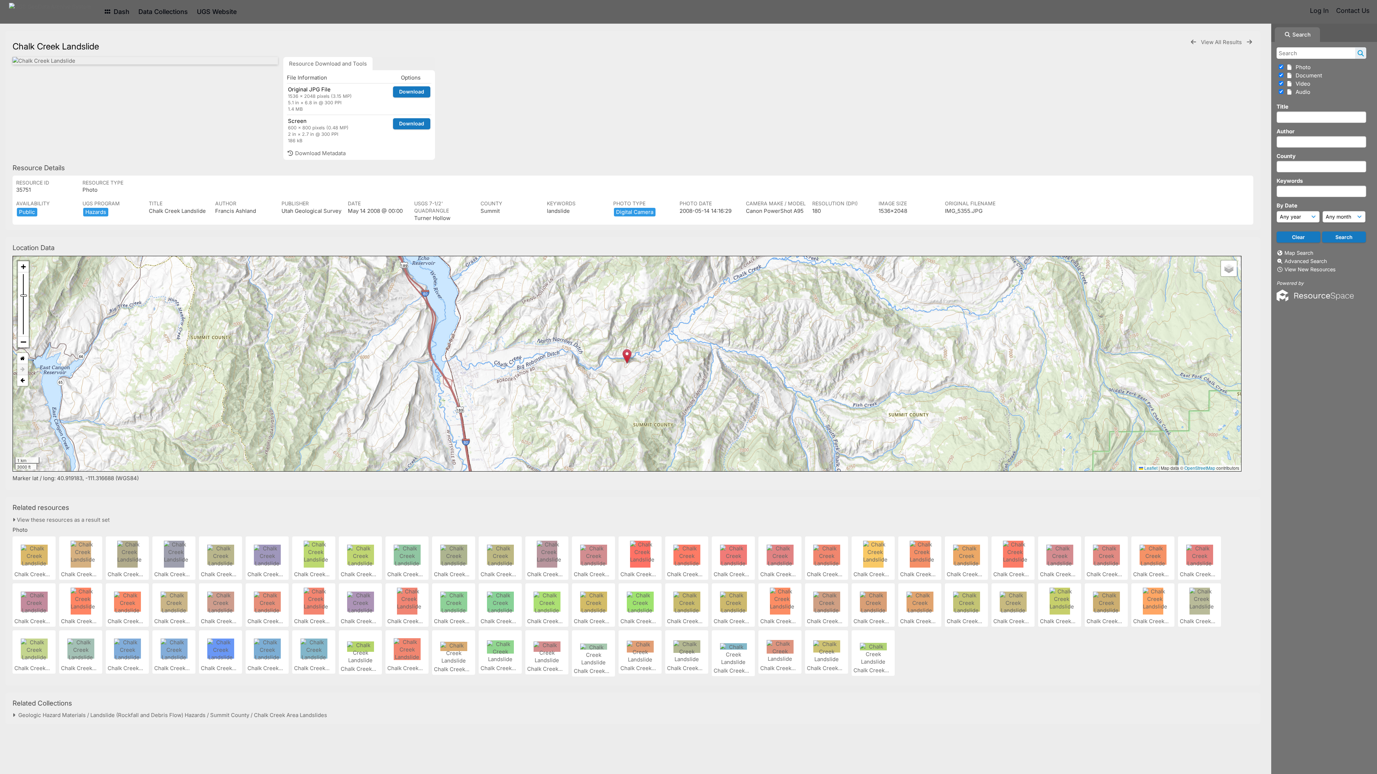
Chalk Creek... (32, 574)
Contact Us (1352, 10)
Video (1301, 83)
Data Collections (163, 11)
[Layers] (1229, 268)
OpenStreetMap (1199, 468)
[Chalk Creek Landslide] (145, 60)
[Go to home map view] (22, 358)
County (1286, 156)
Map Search (1298, 253)
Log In (1319, 10)
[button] (627, 356)
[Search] (1360, 53)
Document (1307, 75)
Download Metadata (320, 153)
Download (411, 92)
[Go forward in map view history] (22, 369)
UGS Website (217, 11)
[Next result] (1249, 42)
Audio (1301, 92)
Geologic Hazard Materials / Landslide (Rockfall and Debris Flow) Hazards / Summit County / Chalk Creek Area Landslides (171, 715)
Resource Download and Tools (328, 63)
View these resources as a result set (62, 519)
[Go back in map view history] (22, 380)
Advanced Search (1305, 261)
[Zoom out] (23, 341)
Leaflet (1150, 468)
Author (1286, 131)
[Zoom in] (23, 266)
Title (1282, 106)
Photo (1302, 67)
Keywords (1290, 180)
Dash (120, 11)
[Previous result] (1193, 42)
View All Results (1222, 42)
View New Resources (1310, 269)
